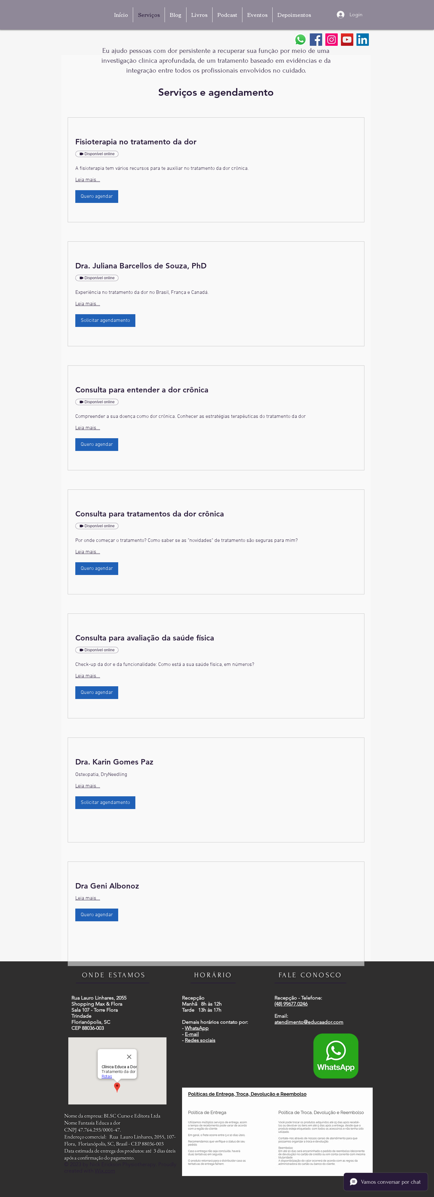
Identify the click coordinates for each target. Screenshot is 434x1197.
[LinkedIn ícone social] (362, 39)
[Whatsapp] (300, 39)
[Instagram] (331, 39)
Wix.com (105, 1170)
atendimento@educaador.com (309, 1022)
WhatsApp (197, 1028)
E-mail (192, 1034)
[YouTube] (347, 39)
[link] (216, 142)
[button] (96, 196)
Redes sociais (200, 1040)
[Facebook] (316, 39)
